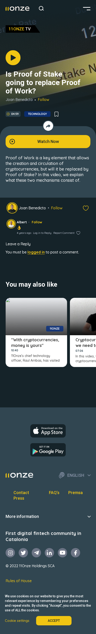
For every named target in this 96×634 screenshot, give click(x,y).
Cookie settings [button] (17, 621)
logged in (36, 252)
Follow (43, 99)
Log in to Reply (42, 233)
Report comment (64, 233)
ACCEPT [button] (54, 621)
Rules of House (19, 580)
